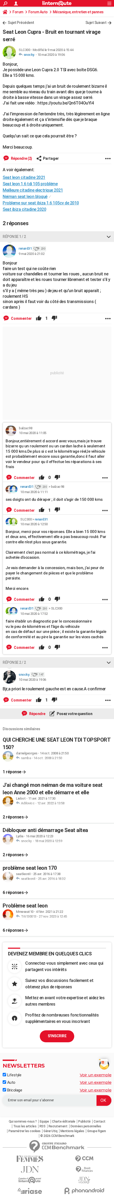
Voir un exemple (96, 1074)
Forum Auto (38, 12)
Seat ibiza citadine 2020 (24, 209)
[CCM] (84, 1159)
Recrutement (58, 1126)
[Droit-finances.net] (84, 1169)
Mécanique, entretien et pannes (78, 12)
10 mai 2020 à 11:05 (32, 433)
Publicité (84, 1121)
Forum (17, 12)
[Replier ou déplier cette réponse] (108, 236)
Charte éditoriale (63, 1121)
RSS (43, 1126)
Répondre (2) (21, 158)
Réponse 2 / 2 (14, 662)
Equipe (44, 1121)
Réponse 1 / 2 (14, 236)
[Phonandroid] (84, 1190)
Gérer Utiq (50, 1131)
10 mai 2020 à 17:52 (34, 614)
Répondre (36, 714)
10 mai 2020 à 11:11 (34, 492)
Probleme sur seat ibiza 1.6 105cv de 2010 (41, 202)
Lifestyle (13, 1075)
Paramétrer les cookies (24, 1131)
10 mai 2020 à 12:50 (34, 524)
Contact (100, 1121)
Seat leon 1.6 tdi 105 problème (30, 183)
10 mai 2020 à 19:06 (51, 55)
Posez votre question (74, 714)
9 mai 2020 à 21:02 (31, 254)
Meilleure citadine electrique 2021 (33, 190)
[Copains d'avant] (30, 1180)
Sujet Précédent (21, 22)
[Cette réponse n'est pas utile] (54, 318)
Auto (10, 1082)
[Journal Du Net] (30, 1169)
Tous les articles (25, 1126)
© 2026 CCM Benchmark (57, 1136)
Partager (51, 158)
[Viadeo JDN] (84, 1180)
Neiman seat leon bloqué (25, 196)
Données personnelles (86, 1126)
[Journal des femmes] (30, 1159)
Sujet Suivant (96, 22)
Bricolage (14, 1090)
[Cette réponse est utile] (38, 318)
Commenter (21, 318)
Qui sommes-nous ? (23, 1121)
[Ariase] (30, 1191)
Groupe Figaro (96, 1131)
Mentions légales (72, 1131)
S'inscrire (57, 1036)
